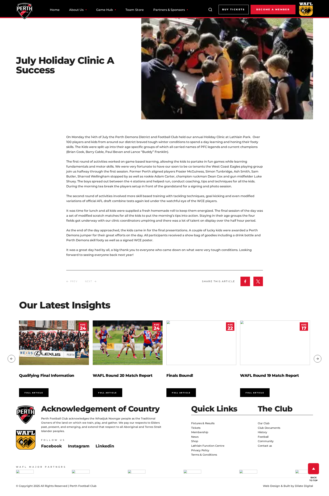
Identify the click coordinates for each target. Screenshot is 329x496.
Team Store (134, 9)
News (195, 436)
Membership (199, 432)
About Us (76, 9)
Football (263, 436)
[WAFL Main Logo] (306, 9)
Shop (194, 441)
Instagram (78, 446)
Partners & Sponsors (169, 9)
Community (265, 441)
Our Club (264, 423)
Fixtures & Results (203, 423)
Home (55, 9)
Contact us (265, 445)
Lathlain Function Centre (207, 445)
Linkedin (105, 446)
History (262, 432)
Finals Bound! (179, 375)
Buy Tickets (233, 9)
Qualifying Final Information (46, 375)
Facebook (51, 446)
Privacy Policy (200, 450)
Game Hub (104, 9)
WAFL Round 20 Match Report (123, 375)
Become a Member (273, 9)
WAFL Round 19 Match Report (269, 375)
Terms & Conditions (204, 454)
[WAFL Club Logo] (24, 11)
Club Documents (269, 428)
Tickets (195, 428)
